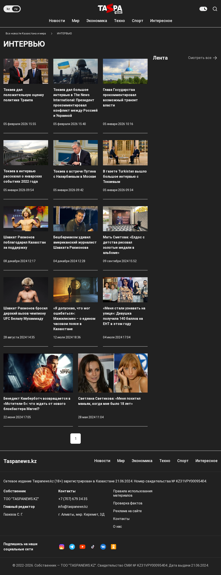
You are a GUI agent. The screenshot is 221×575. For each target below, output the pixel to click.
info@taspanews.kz (73, 507)
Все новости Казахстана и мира (26, 33)
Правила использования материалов (132, 493)
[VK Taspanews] (103, 546)
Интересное (161, 20)
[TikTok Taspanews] (92, 546)
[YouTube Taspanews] (82, 546)
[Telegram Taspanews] (72, 546)
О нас (117, 526)
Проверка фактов (127, 503)
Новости (57, 20)
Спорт (137, 20)
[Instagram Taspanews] (61, 546)
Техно (119, 20)
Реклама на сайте (127, 511)
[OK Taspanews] (113, 546)
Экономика (96, 20)
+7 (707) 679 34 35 (72, 499)
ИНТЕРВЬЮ (64, 33)
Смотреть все (200, 58)
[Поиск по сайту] (215, 8)
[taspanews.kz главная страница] (110, 8)
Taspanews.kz (20, 461)
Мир (75, 20)
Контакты (121, 519)
